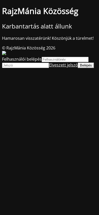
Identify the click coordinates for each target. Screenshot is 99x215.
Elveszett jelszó (63, 65)
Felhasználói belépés (22, 59)
